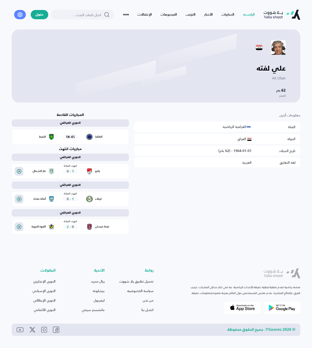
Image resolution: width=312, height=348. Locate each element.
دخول (39, 14)
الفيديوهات (169, 14)
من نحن (148, 300)
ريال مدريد (98, 281)
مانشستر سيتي (93, 309)
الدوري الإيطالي (44, 300)
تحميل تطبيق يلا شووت (136, 281)
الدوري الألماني (45, 309)
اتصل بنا (147, 309)
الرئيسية (249, 14)
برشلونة (99, 290)
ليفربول (99, 300)
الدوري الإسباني (44, 290)
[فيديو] (19, 171)
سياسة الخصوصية (140, 290)
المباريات (228, 14)
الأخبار (208, 14)
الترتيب (190, 14)
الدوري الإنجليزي (44, 281)
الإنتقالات (144, 14)
